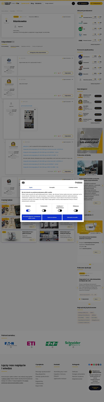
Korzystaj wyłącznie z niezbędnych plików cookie (31, 217)
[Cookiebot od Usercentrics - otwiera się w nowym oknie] (76, 183)
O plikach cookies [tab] (73, 187)
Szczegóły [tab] (52, 187)
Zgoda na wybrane (52, 217)
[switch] (44, 210)
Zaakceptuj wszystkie (72, 217)
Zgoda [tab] (30, 187)
